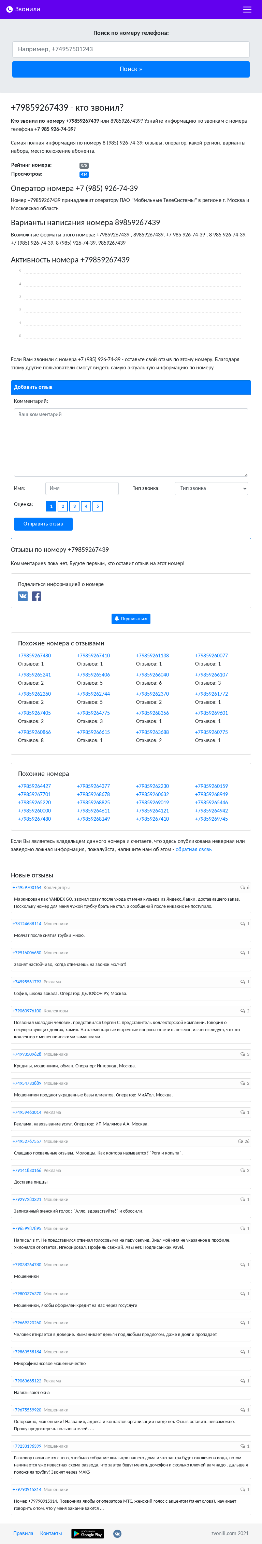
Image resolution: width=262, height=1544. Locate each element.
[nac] (247, 9)
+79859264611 (93, 811)
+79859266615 (93, 732)
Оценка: (23, 504)
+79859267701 (34, 794)
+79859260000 (34, 811)
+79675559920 (27, 1410)
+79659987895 (27, 1228)
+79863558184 (27, 1352)
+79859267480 (34, 656)
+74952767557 (27, 1141)
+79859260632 (152, 794)
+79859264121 (152, 811)
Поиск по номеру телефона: (131, 33)
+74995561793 (27, 982)
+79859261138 (152, 656)
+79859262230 (152, 786)
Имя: (19, 488)
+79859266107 (211, 675)
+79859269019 (152, 803)
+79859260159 (211, 786)
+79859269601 (211, 713)
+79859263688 (152, 732)
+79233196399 (27, 1446)
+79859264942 (211, 811)
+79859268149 (93, 819)
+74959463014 (27, 1112)
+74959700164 (27, 887)
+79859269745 (211, 819)
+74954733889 (27, 1083)
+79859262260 (34, 694)
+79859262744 (93, 694)
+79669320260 (27, 1323)
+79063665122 (27, 1381)
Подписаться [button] (133, 618)
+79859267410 (93, 656)
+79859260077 (211, 656)
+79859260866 (34, 732)
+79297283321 (27, 1199)
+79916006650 (27, 953)
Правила (23, 1533)
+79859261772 (211, 694)
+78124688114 (27, 924)
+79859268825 (93, 803)
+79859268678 (93, 794)
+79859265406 (93, 675)
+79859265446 (211, 803)
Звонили (27, 9)
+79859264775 (93, 713)
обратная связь (194, 849)
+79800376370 (27, 1294)
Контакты (51, 1533)
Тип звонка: (146, 488)
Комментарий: (31, 401)
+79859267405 (34, 713)
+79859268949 (211, 794)
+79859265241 (34, 675)
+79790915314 (27, 1489)
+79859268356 (152, 713)
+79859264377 (93, 786)
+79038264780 (27, 1265)
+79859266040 (152, 675)
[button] (131, 69)
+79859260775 (211, 732)
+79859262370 (152, 694)
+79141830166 (27, 1170)
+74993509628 (27, 1054)
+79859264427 (34, 786)
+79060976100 (27, 1011)
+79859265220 (34, 803)
